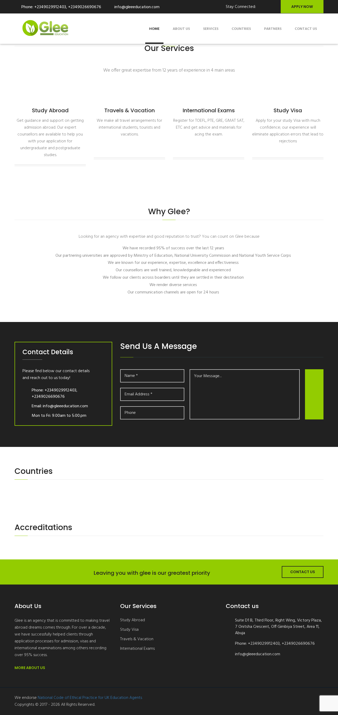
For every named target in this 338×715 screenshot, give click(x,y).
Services (210, 29)
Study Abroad (132, 620)
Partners (272, 29)
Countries (241, 29)
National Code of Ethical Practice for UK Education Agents (90, 697)
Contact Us (302, 571)
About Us (181, 29)
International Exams (137, 649)
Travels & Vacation (136, 639)
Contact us (306, 29)
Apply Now (302, 6)
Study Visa (129, 630)
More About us (30, 667)
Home (154, 29)
